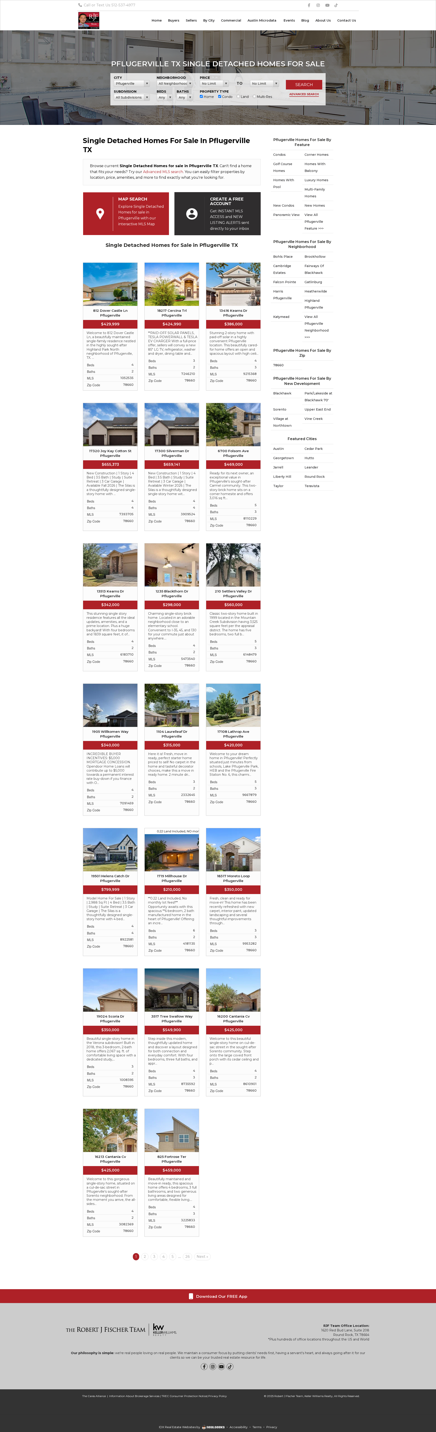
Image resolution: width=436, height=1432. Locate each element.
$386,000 (233, 324)
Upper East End (318, 409)
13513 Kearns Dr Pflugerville (110, 593)
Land (244, 97)
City (118, 78)
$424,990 (172, 324)
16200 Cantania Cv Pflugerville (233, 1018)
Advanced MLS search (163, 172)
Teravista (312, 486)
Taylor (278, 486)
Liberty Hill (282, 477)
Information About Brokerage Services (134, 1396)
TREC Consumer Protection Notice (184, 1396)
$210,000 (172, 889)
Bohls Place (283, 257)
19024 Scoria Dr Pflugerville (110, 1018)
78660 (278, 365)
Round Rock (315, 477)
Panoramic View (286, 215)
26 (187, 1256)
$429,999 (110, 324)
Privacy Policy (217, 1396)
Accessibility (239, 1427)
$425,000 (233, 1030)
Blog (305, 20)
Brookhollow (315, 257)
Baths (183, 91)
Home (157, 20)
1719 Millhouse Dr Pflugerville (172, 878)
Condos (279, 155)
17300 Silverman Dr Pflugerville (172, 453)
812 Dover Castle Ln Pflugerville (110, 312)
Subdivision (125, 91)
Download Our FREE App (221, 1296)
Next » (202, 1256)
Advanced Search (304, 94)
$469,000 (233, 464)
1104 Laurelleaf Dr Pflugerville (171, 733)
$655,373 (110, 464)
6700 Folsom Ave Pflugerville (233, 453)
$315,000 (171, 745)
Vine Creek (314, 419)
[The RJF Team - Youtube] (221, 1366)
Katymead (281, 317)
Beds (161, 91)
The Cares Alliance (94, 1396)
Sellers (191, 20)
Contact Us (346, 20)
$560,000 (233, 605)
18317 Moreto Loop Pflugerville (233, 878)
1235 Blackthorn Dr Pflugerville (172, 593)
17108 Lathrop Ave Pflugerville (233, 733)
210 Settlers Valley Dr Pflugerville (233, 593)
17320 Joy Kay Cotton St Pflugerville (110, 453)
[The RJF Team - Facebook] (204, 1366)
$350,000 (233, 889)
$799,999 (110, 889)
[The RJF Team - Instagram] (212, 1366)
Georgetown (283, 458)
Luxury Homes (316, 180)
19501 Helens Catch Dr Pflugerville (110, 878)
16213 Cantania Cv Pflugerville (110, 1159)
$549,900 (172, 1030)
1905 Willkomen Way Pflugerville (110, 733)
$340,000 (110, 745)
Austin (278, 449)
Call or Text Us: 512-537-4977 (109, 5)
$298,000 (172, 605)
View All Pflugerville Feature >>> (314, 221)
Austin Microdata (262, 20)
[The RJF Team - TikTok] (230, 1366)
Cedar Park (314, 449)
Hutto (309, 458)
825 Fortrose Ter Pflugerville (171, 1159)
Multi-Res (264, 97)
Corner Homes (317, 155)
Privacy (271, 1427)
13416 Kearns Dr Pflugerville (233, 312)
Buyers (173, 20)
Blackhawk (282, 393)
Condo (227, 97)
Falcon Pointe (284, 282)
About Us (323, 20)
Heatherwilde (316, 291)
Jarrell (278, 467)
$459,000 (172, 1170)
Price (205, 78)
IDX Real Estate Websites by (180, 1427)
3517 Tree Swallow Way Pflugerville (172, 1018)
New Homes (315, 205)
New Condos (283, 205)
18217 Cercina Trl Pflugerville (172, 312)
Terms (257, 1427)
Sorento (279, 409)
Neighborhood (171, 78)
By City (209, 20)
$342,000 (110, 605)
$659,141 (172, 464)
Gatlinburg (313, 282)
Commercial (231, 20)
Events (289, 20)
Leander (311, 467)
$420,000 (233, 745)
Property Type (214, 91)
